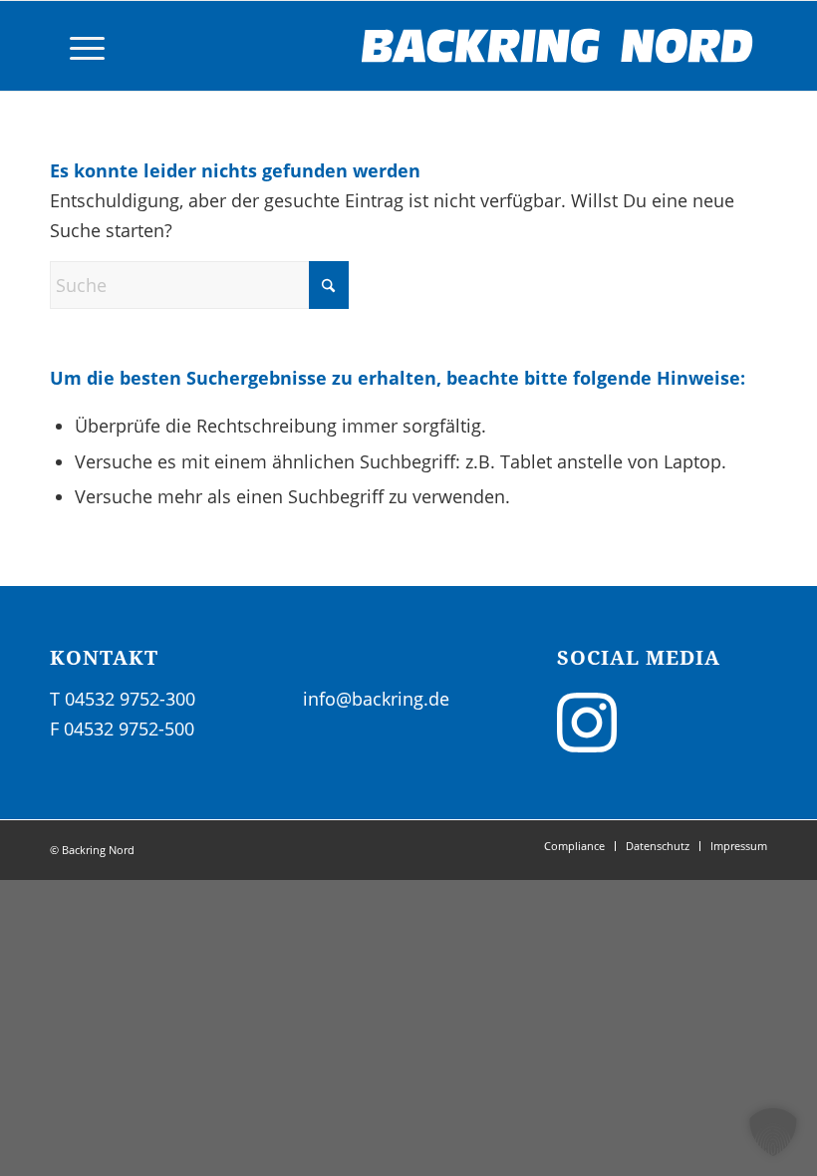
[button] (773, 1132)
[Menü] (77, 46)
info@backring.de (376, 699)
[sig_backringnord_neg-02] (558, 46)
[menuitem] (77, 46)
